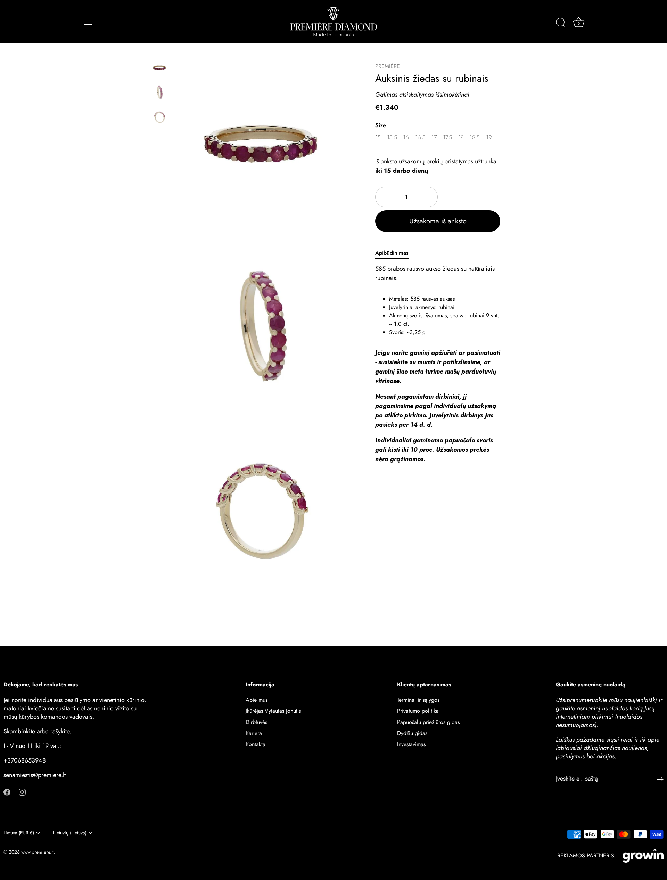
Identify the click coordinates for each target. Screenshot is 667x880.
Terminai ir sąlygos (418, 700)
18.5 (475, 137)
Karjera (254, 733)
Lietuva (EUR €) (18, 833)
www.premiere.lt (37, 851)
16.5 (420, 137)
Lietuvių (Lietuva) (70, 833)
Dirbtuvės (256, 722)
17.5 (447, 137)
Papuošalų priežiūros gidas (428, 722)
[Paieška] (560, 23)
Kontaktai (256, 744)
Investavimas (411, 744)
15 (378, 137)
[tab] (395, 253)
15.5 (392, 137)
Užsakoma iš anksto (438, 222)
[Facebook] (6, 792)
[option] (159, 69)
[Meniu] (88, 22)
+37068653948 (24, 760)
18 (461, 137)
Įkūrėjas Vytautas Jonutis (273, 711)
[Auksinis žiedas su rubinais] (160, 68)
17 (434, 137)
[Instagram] (22, 792)
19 (489, 137)
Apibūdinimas (392, 253)
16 (406, 137)
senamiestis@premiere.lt (34, 775)
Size (380, 125)
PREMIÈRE (387, 66)
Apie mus (256, 700)
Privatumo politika (418, 711)
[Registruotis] (660, 779)
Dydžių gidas (412, 733)
